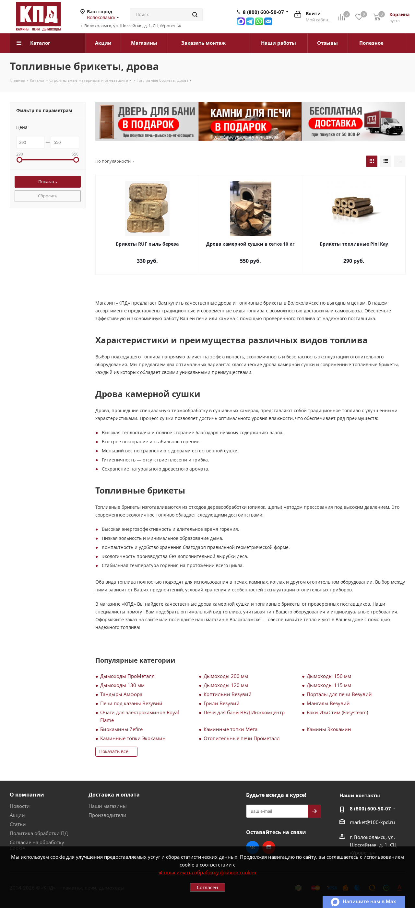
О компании (27, 794)
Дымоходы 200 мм (226, 676)
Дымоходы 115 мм (329, 685)
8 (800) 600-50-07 (263, 12)
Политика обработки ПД (39, 833)
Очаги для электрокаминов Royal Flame (139, 716)
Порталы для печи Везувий (339, 694)
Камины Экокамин (329, 729)
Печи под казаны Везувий (131, 703)
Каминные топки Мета (230, 729)
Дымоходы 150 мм (329, 676)
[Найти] (195, 14)
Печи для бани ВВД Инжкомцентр (244, 712)
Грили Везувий (222, 703)
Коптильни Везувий (228, 694)
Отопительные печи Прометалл (242, 738)
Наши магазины (108, 806)
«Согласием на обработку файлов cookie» (207, 872)
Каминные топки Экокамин (133, 738)
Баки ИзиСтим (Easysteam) (337, 712)
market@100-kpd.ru (372, 822)
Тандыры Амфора (121, 694)
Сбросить (47, 196)
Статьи (18, 824)
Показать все (113, 751)
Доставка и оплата (114, 794)
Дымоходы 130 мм (122, 685)
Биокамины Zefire (121, 729)
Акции (17, 815)
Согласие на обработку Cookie (37, 845)
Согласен (207, 887)
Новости (20, 806)
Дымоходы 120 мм (226, 685)
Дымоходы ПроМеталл (127, 676)
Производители (107, 815)
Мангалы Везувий (328, 703)
